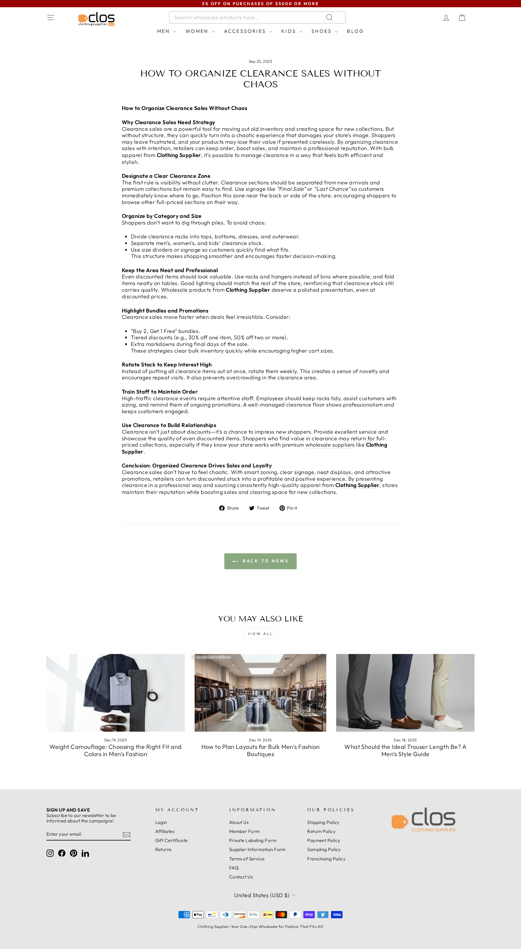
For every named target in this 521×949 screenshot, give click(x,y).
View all (260, 633)
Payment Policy (323, 840)
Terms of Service (247, 859)
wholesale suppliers (330, 445)
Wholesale (174, 290)
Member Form (244, 831)
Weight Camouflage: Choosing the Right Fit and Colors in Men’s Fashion (115, 750)
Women (197, 31)
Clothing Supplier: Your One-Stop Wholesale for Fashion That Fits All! (260, 926)
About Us (239, 822)
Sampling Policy (324, 849)
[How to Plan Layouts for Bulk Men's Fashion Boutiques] (260, 693)
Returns (163, 849)
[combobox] (257, 17)
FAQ (233, 868)
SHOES (322, 31)
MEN (164, 31)
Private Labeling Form (252, 840)
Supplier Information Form (257, 849)
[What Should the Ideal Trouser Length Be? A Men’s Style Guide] (405, 693)
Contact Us (241, 877)
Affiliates (165, 831)
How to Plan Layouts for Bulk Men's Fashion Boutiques (260, 750)
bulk (389, 148)
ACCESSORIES (246, 31)
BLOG (355, 31)
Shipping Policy (323, 822)
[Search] (402, 17)
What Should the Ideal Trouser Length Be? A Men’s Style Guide (405, 750)
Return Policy (321, 831)
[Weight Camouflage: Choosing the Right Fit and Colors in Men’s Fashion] (115, 693)
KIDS (289, 31)
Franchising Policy (326, 859)
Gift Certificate (171, 840)
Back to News (265, 561)
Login (161, 822)
